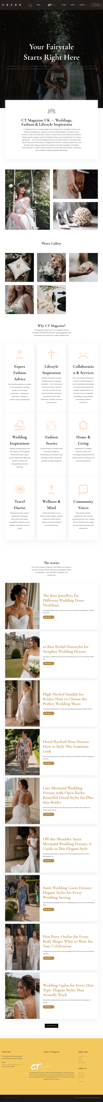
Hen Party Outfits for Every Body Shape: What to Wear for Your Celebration (68, 941)
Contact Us (82, 1063)
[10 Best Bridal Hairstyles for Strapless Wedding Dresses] (22, 655)
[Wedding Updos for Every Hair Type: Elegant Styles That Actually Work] (22, 996)
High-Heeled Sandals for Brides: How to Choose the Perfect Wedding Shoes (65, 699)
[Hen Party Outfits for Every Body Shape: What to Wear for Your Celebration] (22, 947)
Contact (82, 5)
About (73, 5)
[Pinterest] (11, 4)
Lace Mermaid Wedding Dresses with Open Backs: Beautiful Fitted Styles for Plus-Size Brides (68, 795)
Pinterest (81, 1077)
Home (30, 5)
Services (81, 1056)
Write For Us (98, 1098)
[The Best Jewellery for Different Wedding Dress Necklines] (22, 606)
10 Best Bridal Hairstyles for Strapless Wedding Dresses (66, 649)
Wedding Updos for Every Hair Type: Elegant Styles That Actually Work (68, 990)
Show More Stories (51, 1025)
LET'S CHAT (96, 5)
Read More (49, 617)
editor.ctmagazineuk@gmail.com (12, 1064)
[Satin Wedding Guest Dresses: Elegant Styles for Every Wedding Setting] (22, 898)
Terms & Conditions (79, 1098)
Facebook (81, 1073)
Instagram (81, 1075)
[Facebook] (3, 4)
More (38, 5)
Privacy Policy (90, 1098)
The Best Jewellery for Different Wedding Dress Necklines (63, 600)
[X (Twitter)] (15, 4)
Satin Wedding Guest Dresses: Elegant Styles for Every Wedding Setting (67, 892)
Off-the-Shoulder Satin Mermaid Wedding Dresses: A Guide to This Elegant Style (67, 844)
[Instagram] (7, 4)
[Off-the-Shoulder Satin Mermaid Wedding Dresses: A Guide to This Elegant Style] (22, 849)
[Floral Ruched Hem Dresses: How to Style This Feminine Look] (22, 752)
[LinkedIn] (20, 4)
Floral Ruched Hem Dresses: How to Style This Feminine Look (66, 746)
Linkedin (80, 1081)
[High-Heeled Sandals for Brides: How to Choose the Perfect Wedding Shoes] (22, 703)
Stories (64, 5)
